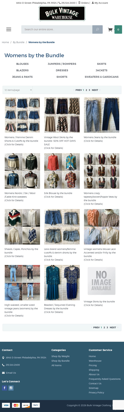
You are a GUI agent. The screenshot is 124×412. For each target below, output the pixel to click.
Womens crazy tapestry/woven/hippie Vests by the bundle (100, 197)
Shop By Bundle (61, 360)
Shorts (62, 76)
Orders (84, 2)
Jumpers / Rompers (62, 63)
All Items (57, 365)
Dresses (62, 70)
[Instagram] (11, 388)
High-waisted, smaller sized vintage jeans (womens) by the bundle (21, 308)
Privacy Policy (96, 392)
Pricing (93, 365)
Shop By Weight (61, 356)
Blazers (22, 70)
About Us (94, 374)
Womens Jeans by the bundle (100, 137)
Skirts (101, 63)
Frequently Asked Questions (105, 379)
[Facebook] (4, 388)
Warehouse (95, 360)
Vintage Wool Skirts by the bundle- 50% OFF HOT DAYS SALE (60, 141)
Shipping (94, 369)
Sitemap (93, 388)
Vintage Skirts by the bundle (99, 301)
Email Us (11, 372)
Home (5, 42)
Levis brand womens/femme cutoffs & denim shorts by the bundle (60, 253)
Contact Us (95, 383)
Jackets (101, 70)
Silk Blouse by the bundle (58, 193)
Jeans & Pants (22, 76)
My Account (101, 2)
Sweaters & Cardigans (102, 76)
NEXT (95, 90)
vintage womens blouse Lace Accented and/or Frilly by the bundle (100, 253)
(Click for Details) (14, 144)
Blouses (22, 63)
